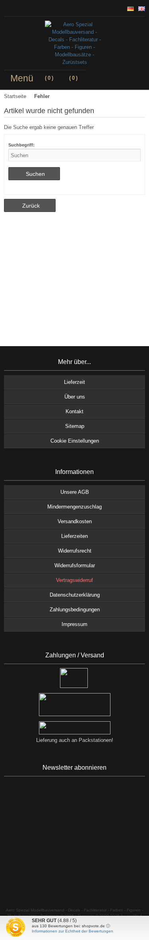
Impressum (74, 624)
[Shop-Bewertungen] (20, 8)
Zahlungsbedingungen (75, 610)
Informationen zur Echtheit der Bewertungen (72, 931)
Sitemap (74, 426)
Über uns (74, 397)
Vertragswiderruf (74, 580)
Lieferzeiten (74, 536)
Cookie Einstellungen (74, 441)
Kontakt (74, 411)
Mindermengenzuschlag (74, 507)
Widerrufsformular (74, 565)
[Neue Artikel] (13, 8)
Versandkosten (75, 521)
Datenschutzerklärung (75, 595)
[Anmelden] (7, 8)
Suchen (34, 174)
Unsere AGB (74, 492)
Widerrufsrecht (74, 551)
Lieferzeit (74, 382)
